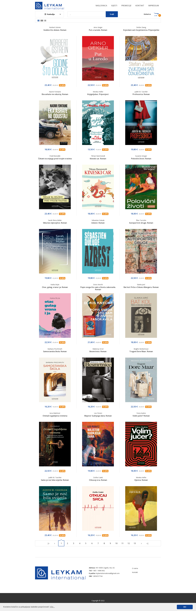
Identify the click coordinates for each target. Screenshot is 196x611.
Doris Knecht (98, 284)
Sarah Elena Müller (55, 220)
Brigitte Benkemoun (141, 349)
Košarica (147, 14)
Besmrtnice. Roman (98, 351)
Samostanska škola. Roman (55, 351)
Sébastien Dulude (98, 220)
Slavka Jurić (141, 284)
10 (116, 543)
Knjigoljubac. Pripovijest (98, 94)
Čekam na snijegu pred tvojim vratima (55, 158)
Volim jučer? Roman (141, 416)
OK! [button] (184, 607)
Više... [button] (52, 607)
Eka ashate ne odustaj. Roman (55, 94)
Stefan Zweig (141, 27)
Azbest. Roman (98, 223)
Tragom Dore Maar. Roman (141, 351)
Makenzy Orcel (98, 349)
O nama (135, 568)
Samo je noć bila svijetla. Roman (55, 480)
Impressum (153, 5)
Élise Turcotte (141, 220)
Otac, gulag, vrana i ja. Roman (55, 287)
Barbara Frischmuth (55, 349)
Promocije (126, 5)
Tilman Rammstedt (98, 156)
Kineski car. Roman (98, 158)
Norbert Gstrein (55, 27)
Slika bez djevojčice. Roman (55, 223)
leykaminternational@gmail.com (108, 573)
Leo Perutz (98, 413)
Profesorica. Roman (141, 94)
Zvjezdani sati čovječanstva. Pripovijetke (141, 30)
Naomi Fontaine (55, 92)
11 (122, 543)
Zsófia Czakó (98, 477)
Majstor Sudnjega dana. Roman (98, 416)
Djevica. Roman (141, 480)
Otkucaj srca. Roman (98, 480)
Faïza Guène (141, 413)
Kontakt (139, 5)
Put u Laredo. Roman (98, 30)
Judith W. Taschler (141, 92)
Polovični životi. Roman (141, 158)
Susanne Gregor (141, 156)
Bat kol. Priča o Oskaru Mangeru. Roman (141, 287)
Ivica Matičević (55, 413)
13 (135, 543)
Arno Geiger (98, 27)
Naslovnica (101, 5)
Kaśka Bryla (55, 284)
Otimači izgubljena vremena (55, 416)
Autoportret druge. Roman (141, 223)
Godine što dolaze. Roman (54, 30)
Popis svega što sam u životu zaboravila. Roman (98, 288)
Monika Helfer (98, 92)
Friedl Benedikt (54, 156)
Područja (51, 14)
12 (129, 543)
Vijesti (114, 5)
